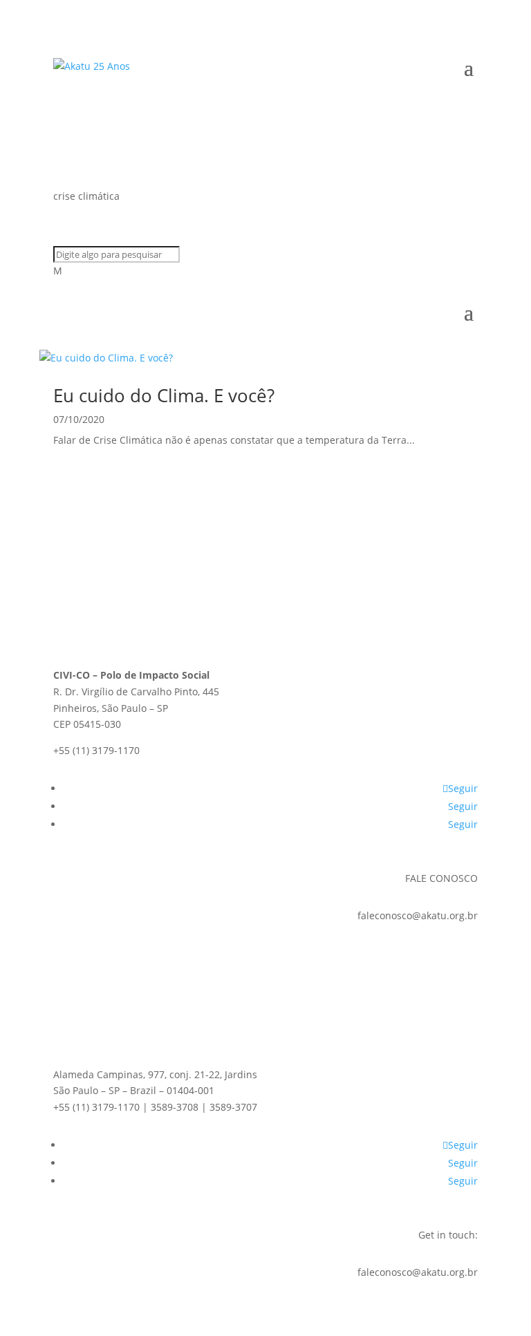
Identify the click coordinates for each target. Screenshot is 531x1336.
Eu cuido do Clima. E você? (163, 395)
